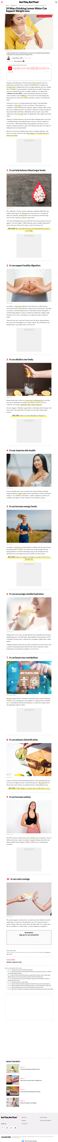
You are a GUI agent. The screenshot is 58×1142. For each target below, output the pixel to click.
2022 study (18, 306)
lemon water (36, 83)
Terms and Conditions (45, 1120)
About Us (24, 1117)
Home (7, 5)
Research (24, 213)
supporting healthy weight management (31, 404)
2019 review (18, 547)
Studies (20, 493)
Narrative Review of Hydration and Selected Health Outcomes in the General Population (31, 983)
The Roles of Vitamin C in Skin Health (20, 982)
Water (9, 962)
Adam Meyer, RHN (18, 58)
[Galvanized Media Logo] (6, 1137)
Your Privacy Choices (31, 1141)
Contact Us (24, 1123)
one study (20, 114)
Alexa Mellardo (18, 61)
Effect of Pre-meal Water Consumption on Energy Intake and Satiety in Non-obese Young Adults (32, 989)
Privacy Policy (43, 1117)
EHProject (24, 95)
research (32, 840)
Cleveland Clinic (11, 87)
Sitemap (24, 1120)
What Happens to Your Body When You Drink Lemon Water (28, 134)
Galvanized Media (23, 1136)
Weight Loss (14, 5)
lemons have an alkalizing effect (34, 400)
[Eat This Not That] (29, 932)
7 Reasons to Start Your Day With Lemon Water (22, 969)
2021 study (18, 105)
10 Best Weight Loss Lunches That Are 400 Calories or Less (32, 788)
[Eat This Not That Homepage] (29, 2)
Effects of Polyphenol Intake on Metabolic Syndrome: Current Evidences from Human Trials (31, 985)
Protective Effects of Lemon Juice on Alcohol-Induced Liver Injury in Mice (27, 987)
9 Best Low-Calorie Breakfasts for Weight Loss (33, 415)
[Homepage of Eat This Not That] (9, 1117)
